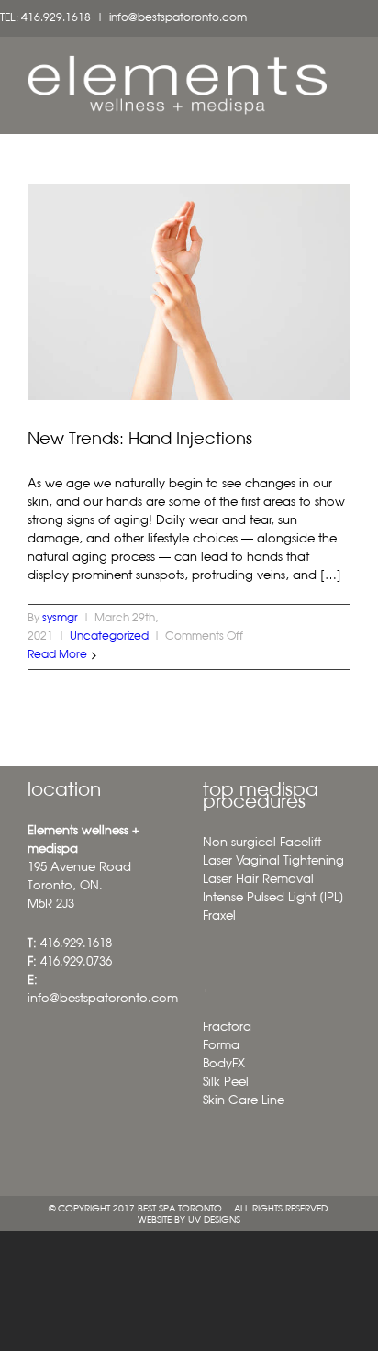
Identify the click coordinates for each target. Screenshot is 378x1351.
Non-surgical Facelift (262, 843)
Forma (221, 1046)
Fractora (227, 1027)
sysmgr (60, 618)
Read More (57, 655)
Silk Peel (226, 1083)
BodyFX (224, 1064)
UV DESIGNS (214, 1219)
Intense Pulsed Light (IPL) (273, 898)
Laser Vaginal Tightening (273, 861)
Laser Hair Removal (258, 880)
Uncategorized (109, 636)
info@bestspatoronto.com (178, 18)
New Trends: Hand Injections (140, 439)
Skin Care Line (243, 1101)
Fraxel (219, 916)
